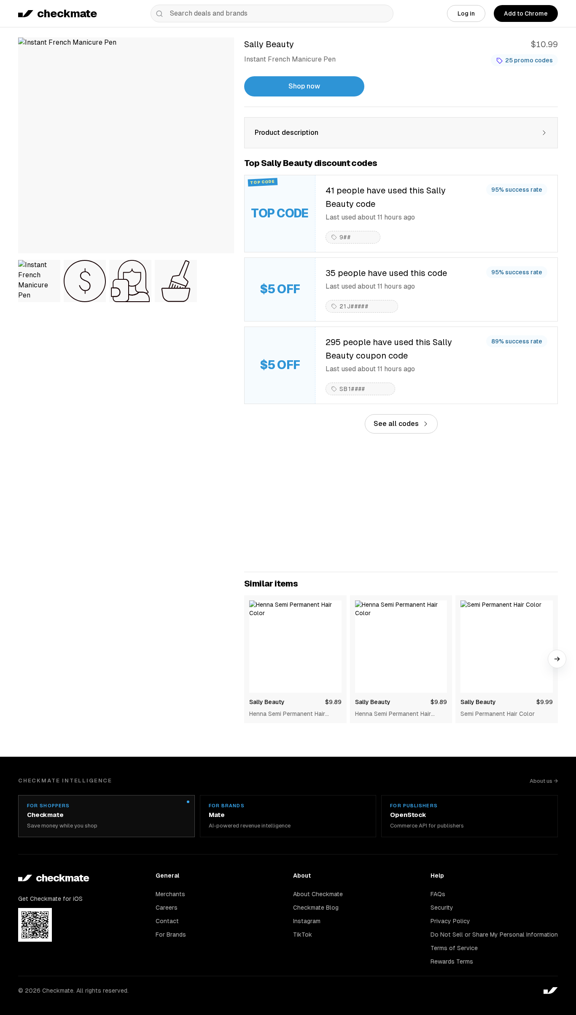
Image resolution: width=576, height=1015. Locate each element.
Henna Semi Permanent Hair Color (287, 714)
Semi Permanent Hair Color (497, 713)
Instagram (306, 921)
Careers (167, 907)
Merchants (170, 894)
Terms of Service (454, 948)
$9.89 (333, 702)
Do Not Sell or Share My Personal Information (494, 934)
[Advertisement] (401, 503)
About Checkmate (318, 894)
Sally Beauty (267, 702)
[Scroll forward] (557, 659)
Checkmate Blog (316, 907)
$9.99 (544, 702)
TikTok (302, 934)
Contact (167, 921)
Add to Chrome (526, 13)
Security (442, 907)
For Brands (171, 934)
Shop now (304, 86)
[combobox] (272, 13)
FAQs (438, 894)
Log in (466, 13)
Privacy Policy (450, 921)
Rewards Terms (452, 961)
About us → (544, 781)
